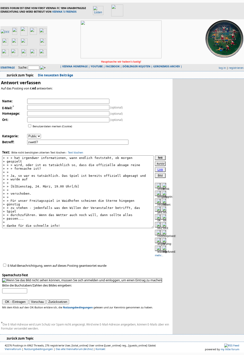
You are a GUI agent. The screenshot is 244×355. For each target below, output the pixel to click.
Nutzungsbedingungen (78, 307)
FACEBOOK (113, 66)
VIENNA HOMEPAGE (75, 66)
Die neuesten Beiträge (55, 75)
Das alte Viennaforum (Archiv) (74, 349)
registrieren (236, 67)
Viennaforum (13, 349)
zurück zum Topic (20, 75)
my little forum (230, 349)
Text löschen (75, 152)
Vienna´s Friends (64, 11)
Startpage (7, 67)
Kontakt (100, 349)
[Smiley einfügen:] (157, 185)
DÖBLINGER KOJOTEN (136, 66)
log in (222, 67)
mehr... (159, 255)
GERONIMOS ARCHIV (166, 66)
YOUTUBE (97, 66)
